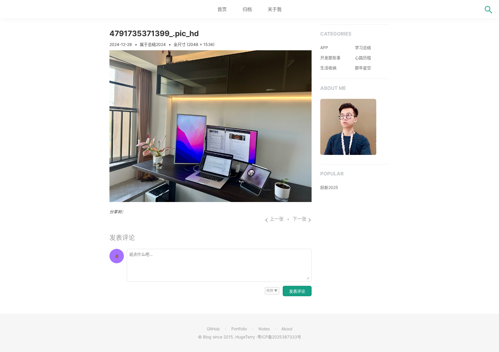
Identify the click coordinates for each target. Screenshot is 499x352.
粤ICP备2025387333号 (279, 336)
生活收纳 (328, 67)
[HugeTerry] (37, 9)
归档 (247, 9)
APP (324, 47)
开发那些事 (330, 57)
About (287, 328)
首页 (222, 9)
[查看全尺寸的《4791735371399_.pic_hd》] (210, 200)
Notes (264, 328)
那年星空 (363, 67)
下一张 (302, 219)
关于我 (275, 9)
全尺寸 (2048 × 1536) (194, 44)
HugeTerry (245, 336)
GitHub (213, 328)
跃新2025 (329, 187)
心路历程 (363, 57)
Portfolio (239, 328)
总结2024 (157, 44)
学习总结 (363, 47)
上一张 (274, 219)
